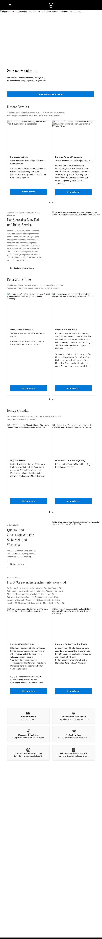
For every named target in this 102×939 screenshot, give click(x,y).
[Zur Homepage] (51, 5)
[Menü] (10, 5)
